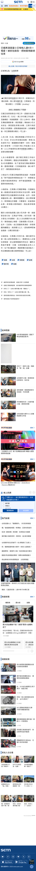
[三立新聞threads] (28, 856)
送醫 (28, 602)
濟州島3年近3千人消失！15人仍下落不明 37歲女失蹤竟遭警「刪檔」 (29, 785)
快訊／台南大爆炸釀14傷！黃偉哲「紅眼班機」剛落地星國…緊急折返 (17, 805)
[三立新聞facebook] (8, 856)
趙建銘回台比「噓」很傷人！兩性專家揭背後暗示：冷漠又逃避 (5, 785)
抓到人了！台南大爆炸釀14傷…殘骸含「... (17, 289)
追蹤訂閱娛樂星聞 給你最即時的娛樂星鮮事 (18, 285)
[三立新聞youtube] (2, 856)
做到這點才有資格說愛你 (11, 299)
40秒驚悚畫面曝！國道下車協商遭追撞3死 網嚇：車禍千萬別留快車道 (29, 765)
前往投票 (26, 510)
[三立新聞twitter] (23, 856)
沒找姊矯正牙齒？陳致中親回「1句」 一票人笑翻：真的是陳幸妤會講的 (5, 765)
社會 (30, 6)
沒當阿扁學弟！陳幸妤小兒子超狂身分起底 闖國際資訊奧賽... (17, 584)
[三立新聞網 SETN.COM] (2, 6)
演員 (13, 98)
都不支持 (8, 508)
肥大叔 (18, 602)
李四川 (7, 506)
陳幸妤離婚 (24, 6)
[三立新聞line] (18, 856)
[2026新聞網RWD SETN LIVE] (2, 2)
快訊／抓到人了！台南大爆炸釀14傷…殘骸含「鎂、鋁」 (29, 805)
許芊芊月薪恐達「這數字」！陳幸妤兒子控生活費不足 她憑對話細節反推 (17, 765)
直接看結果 (10, 510)
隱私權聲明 (4, 866)
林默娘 (23, 148)
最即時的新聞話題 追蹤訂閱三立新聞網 (16, 282)
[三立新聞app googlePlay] (21, 862)
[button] (28, 1)
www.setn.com (18, 866)
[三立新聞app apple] (7, 862)
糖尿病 (7, 602)
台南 (13, 70)
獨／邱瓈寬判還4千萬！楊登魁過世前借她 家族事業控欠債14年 (6, 805)
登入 (34, 2)
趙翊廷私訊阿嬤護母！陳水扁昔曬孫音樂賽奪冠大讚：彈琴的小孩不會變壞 (17, 785)
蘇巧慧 (7, 503)
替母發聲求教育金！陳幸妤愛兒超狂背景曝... (17, 295)
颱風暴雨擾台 (14, 6)
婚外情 (19, 101)
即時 (6, 6)
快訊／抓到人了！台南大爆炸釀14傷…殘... (17, 292)
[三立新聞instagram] (13, 856)
